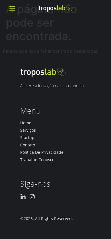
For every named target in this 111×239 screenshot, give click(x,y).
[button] (12, 8)
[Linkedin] (23, 197)
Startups (28, 138)
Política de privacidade (41, 152)
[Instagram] (32, 197)
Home (25, 123)
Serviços (28, 130)
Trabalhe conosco (37, 160)
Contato (27, 145)
